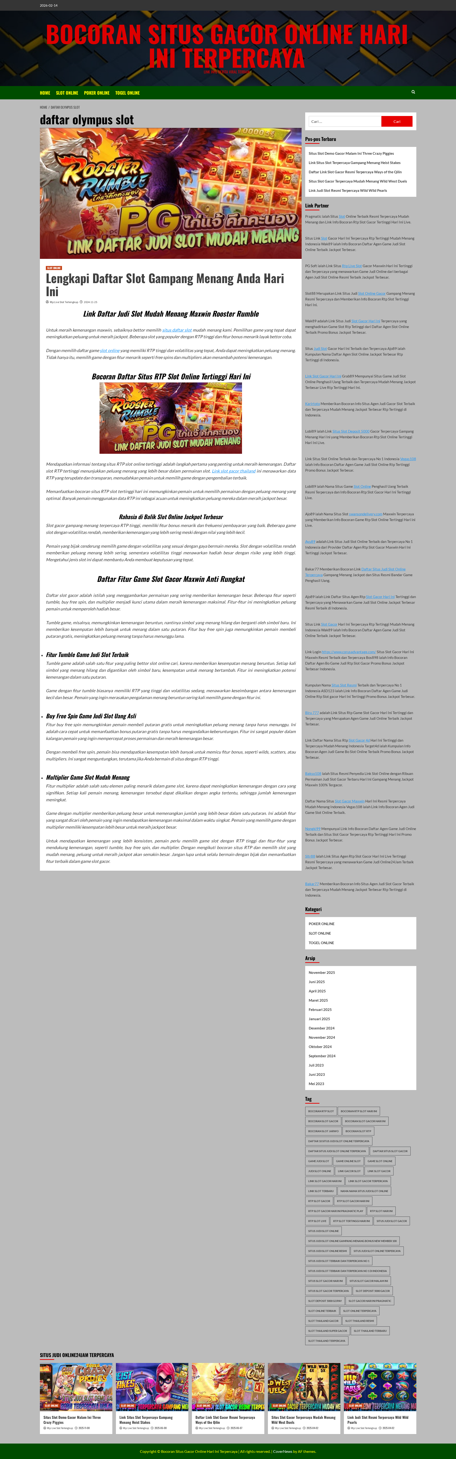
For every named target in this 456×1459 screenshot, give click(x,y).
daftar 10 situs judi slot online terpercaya (338, 1141)
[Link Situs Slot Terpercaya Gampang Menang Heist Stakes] (152, 1387)
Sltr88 (310, 856)
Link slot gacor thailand (234, 470)
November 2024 (322, 1037)
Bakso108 (313, 773)
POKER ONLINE (96, 93)
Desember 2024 (322, 1028)
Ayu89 (310, 541)
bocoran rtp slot (321, 1111)
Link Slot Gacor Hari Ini (323, 376)
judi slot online (319, 1171)
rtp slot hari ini (381, 1211)
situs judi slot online (323, 1230)
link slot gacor (379, 1171)
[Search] (413, 92)
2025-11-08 (84, 1428)
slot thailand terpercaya (326, 1340)
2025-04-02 (312, 1428)
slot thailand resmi (359, 1320)
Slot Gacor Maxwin (350, 801)
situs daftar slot (177, 330)
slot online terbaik (322, 1310)
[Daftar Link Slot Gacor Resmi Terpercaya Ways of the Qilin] (228, 1387)
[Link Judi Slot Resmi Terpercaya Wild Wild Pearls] (380, 1387)
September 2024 (322, 1056)
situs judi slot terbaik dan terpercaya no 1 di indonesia (347, 1270)
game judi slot (318, 1161)
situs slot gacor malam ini (369, 1280)
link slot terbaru (321, 1191)
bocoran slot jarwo (323, 1131)
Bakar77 (312, 884)
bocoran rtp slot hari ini (359, 1111)
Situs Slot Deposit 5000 (351, 431)
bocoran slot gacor (323, 1121)
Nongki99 (313, 828)
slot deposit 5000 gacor (373, 1290)
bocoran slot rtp (358, 1131)
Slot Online (362, 486)
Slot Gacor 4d (359, 740)
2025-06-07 (236, 1428)
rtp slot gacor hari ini (353, 1201)
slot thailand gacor (323, 1320)
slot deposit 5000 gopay (325, 1300)
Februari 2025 (320, 1009)
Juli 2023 (316, 1065)
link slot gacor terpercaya (368, 1181)
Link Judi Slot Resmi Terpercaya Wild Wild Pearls (348, 190)
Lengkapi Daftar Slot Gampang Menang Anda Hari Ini (165, 284)
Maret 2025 (318, 1000)
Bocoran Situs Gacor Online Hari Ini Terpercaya (227, 45)
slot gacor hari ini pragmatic (370, 1300)
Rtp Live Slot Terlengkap (64, 302)
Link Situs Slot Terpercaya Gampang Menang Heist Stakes (355, 162)
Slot (342, 216)
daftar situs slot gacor (390, 1151)
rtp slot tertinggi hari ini (351, 1220)
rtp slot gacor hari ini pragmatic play (335, 1211)
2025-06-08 (160, 1428)
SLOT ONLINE (67, 93)
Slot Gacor (329, 624)
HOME (45, 93)
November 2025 (322, 972)
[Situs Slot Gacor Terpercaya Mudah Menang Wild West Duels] (304, 1387)
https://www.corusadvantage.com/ (349, 652)
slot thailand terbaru (370, 1330)
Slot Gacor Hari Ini (366, 321)
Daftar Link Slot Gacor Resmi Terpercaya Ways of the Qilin (355, 172)
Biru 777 (312, 712)
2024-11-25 (90, 302)
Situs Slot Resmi (344, 685)
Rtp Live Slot (352, 266)
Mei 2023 (316, 1084)
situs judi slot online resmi (327, 1250)
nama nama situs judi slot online (364, 1191)
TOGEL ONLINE (127, 93)
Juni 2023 (317, 1074)
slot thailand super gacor (327, 1330)
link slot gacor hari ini (325, 1181)
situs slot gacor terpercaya (328, 1290)
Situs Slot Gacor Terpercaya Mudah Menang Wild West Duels (358, 181)
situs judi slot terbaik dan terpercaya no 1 (338, 1260)
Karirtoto (312, 403)
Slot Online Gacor (372, 293)
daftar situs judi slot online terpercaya (337, 1151)
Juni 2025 (317, 982)
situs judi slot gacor (392, 1220)
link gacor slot (349, 1171)
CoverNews (282, 1451)
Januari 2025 (319, 1019)
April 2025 (317, 991)
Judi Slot (320, 348)
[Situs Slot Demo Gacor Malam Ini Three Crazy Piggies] (76, 1387)
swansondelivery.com (365, 514)
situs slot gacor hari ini (325, 1280)
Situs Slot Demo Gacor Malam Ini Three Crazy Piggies (351, 153)
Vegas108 (408, 459)
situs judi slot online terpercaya (377, 1250)
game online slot (348, 1161)
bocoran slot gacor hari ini (365, 1121)
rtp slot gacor (319, 1201)
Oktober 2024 (320, 1046)
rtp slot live (317, 1220)
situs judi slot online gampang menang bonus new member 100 (352, 1240)
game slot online (380, 1161)
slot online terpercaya (359, 1310)
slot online (109, 350)
